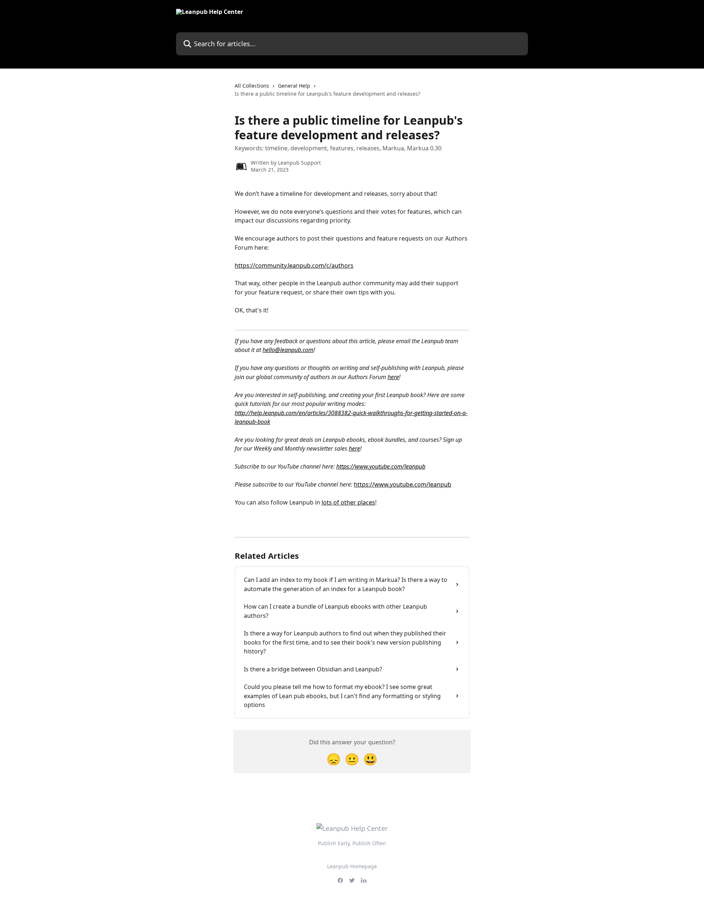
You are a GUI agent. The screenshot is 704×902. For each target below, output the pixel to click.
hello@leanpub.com (288, 350)
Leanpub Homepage (352, 866)
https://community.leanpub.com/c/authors (294, 265)
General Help (294, 85)
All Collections (252, 85)
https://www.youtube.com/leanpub (380, 466)
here (393, 377)
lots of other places (348, 502)
